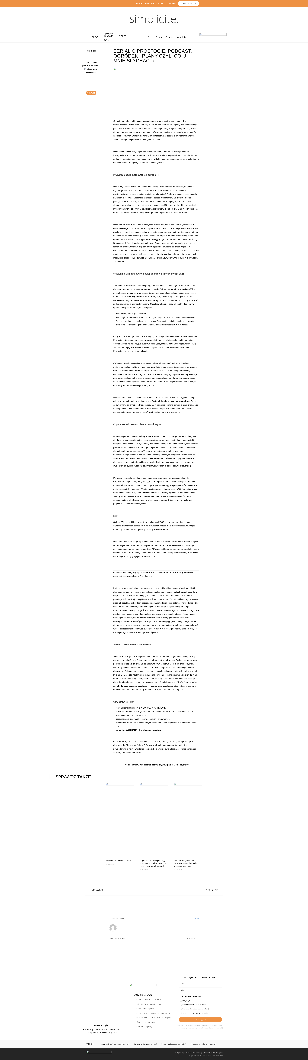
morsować (127, 198)
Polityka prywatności (183, 1052)
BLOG (95, 37)
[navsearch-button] (193, 37)
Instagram (157, 136)
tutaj (150, 412)
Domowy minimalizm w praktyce (142, 296)
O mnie (169, 37)
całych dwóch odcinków (185, 592)
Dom (106, 40)
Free (150, 37)
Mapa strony (197, 1052)
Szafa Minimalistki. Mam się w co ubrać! (171, 401)
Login (196, 918)
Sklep (159, 37)
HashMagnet (217, 1052)
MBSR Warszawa (162, 529)
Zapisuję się (200, 1019)
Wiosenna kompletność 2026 (118, 861)
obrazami (164, 254)
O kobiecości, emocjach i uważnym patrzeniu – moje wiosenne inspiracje (185, 863)
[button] (88, 54)
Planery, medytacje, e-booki (156, 3)
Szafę (122, 36)
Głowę (108, 36)
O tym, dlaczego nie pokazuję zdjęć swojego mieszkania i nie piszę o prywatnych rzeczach (153, 863)
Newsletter (181, 37)
